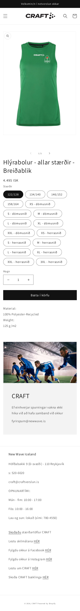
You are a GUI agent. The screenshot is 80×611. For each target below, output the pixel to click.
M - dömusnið (48, 214)
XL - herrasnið (47, 252)
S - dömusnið (17, 214)
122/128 (13, 194)
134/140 (35, 194)
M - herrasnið (46, 242)
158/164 (13, 204)
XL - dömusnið (48, 223)
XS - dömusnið (40, 204)
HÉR (37, 541)
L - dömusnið (17, 223)
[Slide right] (49, 153)
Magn (6, 271)
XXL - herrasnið (19, 262)
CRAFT (34, 603)
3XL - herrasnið (52, 262)
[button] (5, 16)
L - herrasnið (17, 252)
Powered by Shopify (47, 603)
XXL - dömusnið (19, 233)
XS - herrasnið (51, 233)
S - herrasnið (17, 242)
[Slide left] (30, 153)
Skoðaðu (15, 532)
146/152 (57, 194)
